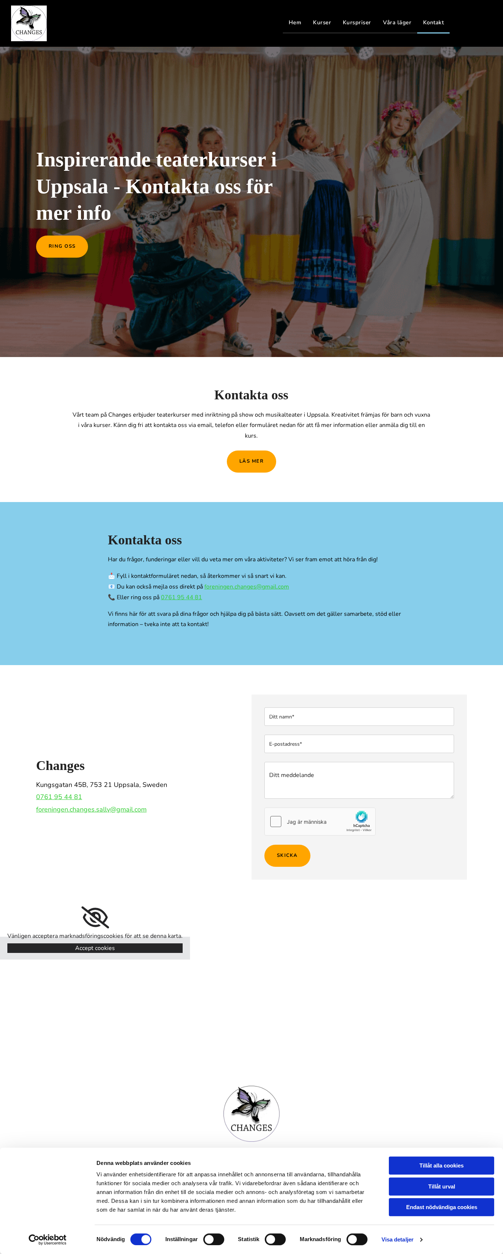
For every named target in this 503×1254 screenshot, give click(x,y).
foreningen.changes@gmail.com (246, 587)
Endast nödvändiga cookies (441, 1207)
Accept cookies (95, 948)
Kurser (322, 22)
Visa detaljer (397, 1239)
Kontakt (433, 22)
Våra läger (397, 22)
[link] (95, 918)
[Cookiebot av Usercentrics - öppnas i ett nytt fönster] (47, 1239)
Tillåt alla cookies (441, 1165)
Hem (295, 22)
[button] (62, 247)
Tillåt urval (441, 1186)
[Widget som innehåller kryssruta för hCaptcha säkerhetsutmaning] (320, 822)
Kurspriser (357, 22)
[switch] (213, 1239)
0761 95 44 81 (181, 597)
